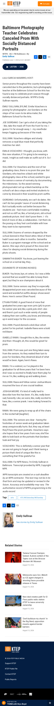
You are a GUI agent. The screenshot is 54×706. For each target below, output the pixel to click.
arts (12, 498)
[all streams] (50, 703)
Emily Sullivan (8, 56)
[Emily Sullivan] (8, 519)
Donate (45, 4)
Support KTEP (10, 663)
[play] (3, 703)
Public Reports (10, 679)
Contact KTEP (10, 674)
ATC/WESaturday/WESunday (31, 498)
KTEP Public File (11, 669)
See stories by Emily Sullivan (29, 522)
